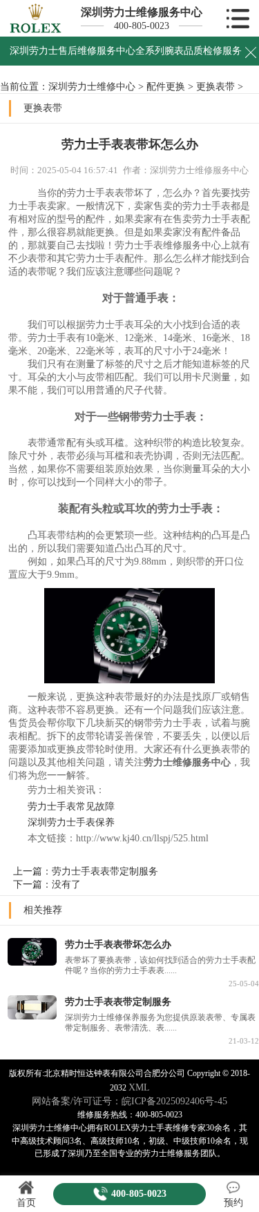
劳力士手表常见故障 (61, 806)
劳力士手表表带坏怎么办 (118, 944)
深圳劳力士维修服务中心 (141, 12)
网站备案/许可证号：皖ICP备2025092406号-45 (129, 1100)
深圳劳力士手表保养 (61, 822)
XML (139, 1087)
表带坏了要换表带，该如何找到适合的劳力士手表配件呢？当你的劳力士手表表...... (160, 965)
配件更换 (165, 86)
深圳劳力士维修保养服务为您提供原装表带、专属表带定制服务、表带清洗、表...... (160, 1023)
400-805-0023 (141, 25)
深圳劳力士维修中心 (91, 86)
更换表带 (215, 86)
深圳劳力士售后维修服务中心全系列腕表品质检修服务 (126, 50)
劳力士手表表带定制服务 (105, 871)
